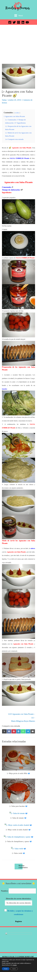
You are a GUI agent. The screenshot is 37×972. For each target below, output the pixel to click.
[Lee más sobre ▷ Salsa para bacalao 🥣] (18, 791)
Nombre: (4, 891)
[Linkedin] (22, 22)
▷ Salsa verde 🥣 (18, 853)
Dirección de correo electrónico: (18, 899)
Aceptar (5, 968)
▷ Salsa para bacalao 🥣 (18, 806)
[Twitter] (14, 22)
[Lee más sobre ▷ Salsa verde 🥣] (18, 848)
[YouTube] (27, 22)
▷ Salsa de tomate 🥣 (18, 818)
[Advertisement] (18, 44)
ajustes (15, 965)
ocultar (17, 112)
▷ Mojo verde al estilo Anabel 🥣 (18, 830)
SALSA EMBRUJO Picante (19, 158)
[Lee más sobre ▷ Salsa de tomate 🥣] (18, 813)
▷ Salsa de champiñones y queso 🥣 (18, 841)
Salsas (4, 100)
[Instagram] (18, 22)
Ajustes (14, 968)
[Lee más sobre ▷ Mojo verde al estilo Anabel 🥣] (18, 825)
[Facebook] (9, 22)
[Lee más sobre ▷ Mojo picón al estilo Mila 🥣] (18, 758)
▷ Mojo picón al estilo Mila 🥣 (18, 773)
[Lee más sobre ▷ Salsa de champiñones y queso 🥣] (18, 837)
